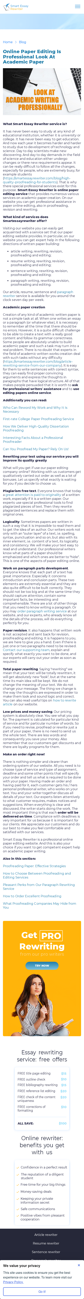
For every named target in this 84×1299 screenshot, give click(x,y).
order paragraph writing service (42, 611)
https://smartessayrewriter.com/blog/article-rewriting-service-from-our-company (38, 363)
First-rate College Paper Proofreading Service (38, 419)
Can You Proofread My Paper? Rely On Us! (36, 449)
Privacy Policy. (13, 1282)
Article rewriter (45, 1235)
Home (8, 42)
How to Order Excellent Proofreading (32, 896)
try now (42, 965)
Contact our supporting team (26, 650)
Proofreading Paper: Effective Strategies (34, 866)
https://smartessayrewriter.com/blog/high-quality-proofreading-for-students (37, 180)
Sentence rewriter (46, 1252)
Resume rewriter (46, 1243)
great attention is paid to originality (33, 495)
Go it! (42, 1291)
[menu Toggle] (77, 6)
